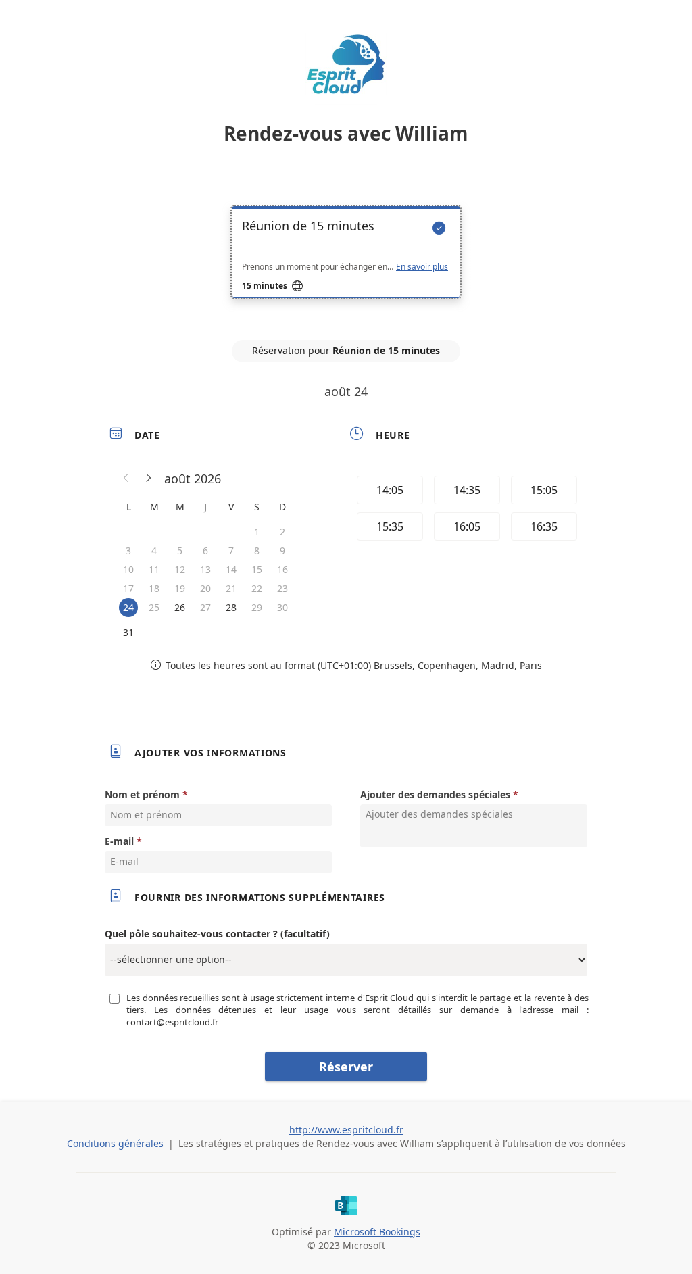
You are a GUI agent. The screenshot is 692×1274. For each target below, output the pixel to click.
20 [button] (205, 588)
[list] (346, 264)
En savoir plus (422, 267)
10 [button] (128, 569)
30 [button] (282, 607)
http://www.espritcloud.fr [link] (346, 1129)
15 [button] (256, 569)
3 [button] (128, 550)
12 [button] (179, 569)
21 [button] (231, 588)
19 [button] (179, 588)
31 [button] (128, 632)
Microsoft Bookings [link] (377, 1231)
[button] (126, 478)
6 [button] (205, 550)
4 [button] (154, 550)
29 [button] (256, 607)
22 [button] (256, 588)
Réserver (346, 1066)
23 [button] (282, 588)
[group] (465, 510)
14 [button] (231, 569)
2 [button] (282, 531)
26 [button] (179, 607)
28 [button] (231, 607)
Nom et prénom (142, 794)
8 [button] (257, 550)
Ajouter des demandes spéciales (435, 794)
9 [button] (282, 550)
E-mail (119, 841)
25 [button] (154, 607)
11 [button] (154, 569)
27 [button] (205, 607)
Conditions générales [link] (115, 1143)
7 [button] (231, 550)
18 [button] (154, 588)
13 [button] (205, 569)
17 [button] (128, 588)
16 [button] (282, 569)
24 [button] (128, 607)
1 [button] (257, 531)
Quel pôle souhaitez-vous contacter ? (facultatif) (217, 933)
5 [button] (179, 550)
